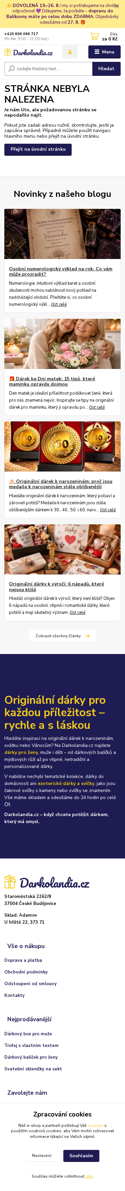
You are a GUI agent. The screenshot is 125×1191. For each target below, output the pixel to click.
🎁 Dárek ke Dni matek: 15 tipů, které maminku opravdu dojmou (52, 381)
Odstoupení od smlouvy (30, 984)
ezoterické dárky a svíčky (66, 783)
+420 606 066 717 (21, 33)
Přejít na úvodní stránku (38, 149)
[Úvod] (28, 52)
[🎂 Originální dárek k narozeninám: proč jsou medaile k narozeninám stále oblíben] (62, 446)
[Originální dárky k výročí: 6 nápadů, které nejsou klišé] (62, 549)
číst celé (59, 304)
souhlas (95, 1125)
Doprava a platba (23, 960)
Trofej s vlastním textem (31, 1046)
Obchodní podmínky (26, 972)
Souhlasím (81, 1156)
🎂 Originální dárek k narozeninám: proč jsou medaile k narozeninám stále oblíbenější (60, 484)
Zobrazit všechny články (58, 636)
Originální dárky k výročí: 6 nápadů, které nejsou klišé (56, 586)
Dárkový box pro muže (28, 1034)
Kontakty (14, 995)
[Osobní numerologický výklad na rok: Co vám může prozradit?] (62, 234)
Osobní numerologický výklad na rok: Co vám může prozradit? (60, 271)
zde (89, 1176)
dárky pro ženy (21, 752)
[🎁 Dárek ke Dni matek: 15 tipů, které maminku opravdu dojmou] (62, 344)
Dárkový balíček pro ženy (31, 1057)
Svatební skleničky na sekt (33, 1069)
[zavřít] (116, 6)
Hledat (106, 68)
